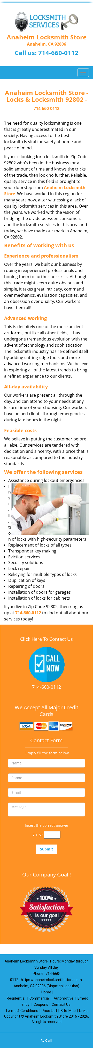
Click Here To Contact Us (46, 639)
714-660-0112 (58, 52)
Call (48, 1040)
